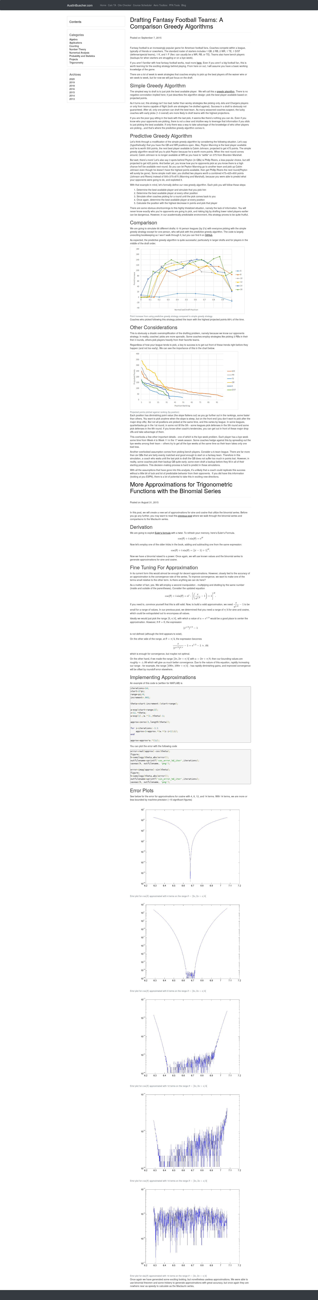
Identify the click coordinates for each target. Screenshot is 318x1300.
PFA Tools (174, 5)
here (199, 62)
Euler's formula (163, 532)
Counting (74, 46)
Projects (73, 59)
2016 (72, 89)
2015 (72, 92)
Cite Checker (124, 5)
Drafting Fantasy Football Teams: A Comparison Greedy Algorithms (176, 22)
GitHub (208, 235)
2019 (72, 82)
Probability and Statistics (82, 56)
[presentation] (190, 538)
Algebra (73, 39)
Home (103, 5)
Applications (75, 42)
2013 (72, 98)
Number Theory (77, 49)
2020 (72, 79)
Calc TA (112, 5)
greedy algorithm (226, 91)
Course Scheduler (142, 5)
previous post (185, 515)
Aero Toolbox (160, 5)
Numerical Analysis (79, 52)
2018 (72, 85)
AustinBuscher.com (80, 5)
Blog (183, 5)
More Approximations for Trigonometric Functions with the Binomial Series (181, 487)
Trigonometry (76, 62)
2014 (72, 95)
